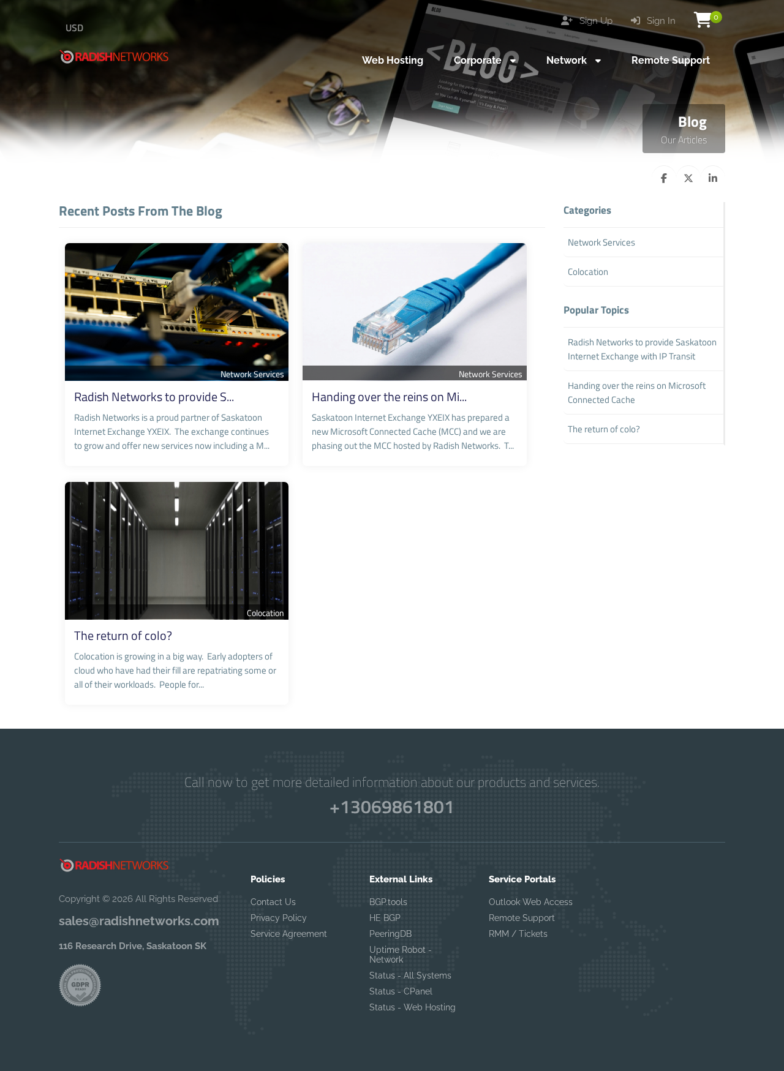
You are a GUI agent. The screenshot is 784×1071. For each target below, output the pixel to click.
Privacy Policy (279, 918)
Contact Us (273, 902)
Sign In (660, 20)
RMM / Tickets (518, 934)
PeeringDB (390, 934)
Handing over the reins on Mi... (389, 396)
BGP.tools (388, 902)
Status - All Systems (410, 975)
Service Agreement (289, 934)
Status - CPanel (400, 991)
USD (74, 27)
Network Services (252, 373)
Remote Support (522, 918)
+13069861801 (392, 806)
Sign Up (594, 20)
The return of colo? (123, 635)
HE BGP (385, 918)
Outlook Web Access (531, 902)
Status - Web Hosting (412, 1007)
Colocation (265, 612)
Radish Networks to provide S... (154, 396)
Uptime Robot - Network (400, 954)
